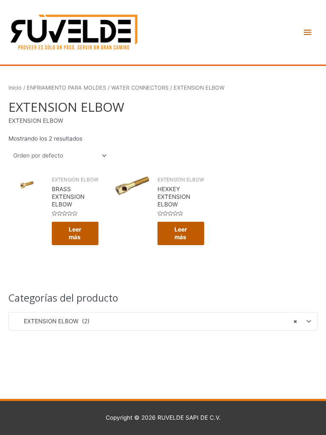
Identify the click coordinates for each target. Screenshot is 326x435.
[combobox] (163, 321)
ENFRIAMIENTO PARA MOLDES (66, 88)
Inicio (15, 88)
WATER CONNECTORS (140, 88)
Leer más (75, 233)
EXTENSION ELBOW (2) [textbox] (155, 321)
